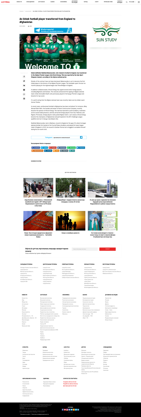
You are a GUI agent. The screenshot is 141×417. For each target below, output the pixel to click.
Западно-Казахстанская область (29, 267)
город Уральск (24, 269)
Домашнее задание (69, 354)
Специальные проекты (87, 358)
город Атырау (24, 277)
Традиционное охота (48, 360)
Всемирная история (88, 300)
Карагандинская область (49, 275)
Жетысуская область (90, 273)
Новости (19, 1)
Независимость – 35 (27, 316)
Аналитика (65, 310)
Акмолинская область (49, 269)
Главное (42, 336)
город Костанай (66, 267)
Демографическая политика (47, 308)
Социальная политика (46, 310)
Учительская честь (28, 394)
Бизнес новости (66, 312)
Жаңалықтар (28, 11)
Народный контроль (67, 304)
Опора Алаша (108, 320)
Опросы (24, 322)
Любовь (66, 358)
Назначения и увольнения (47, 320)
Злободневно (30, 1)
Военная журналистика (70, 366)
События (105, 358)
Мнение (24, 310)
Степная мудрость (110, 306)
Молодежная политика (46, 302)
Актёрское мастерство (29, 354)
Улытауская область (48, 277)
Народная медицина (48, 384)
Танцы (24, 352)
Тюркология (86, 306)
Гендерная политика (45, 306)
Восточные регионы (109, 264)
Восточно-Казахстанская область (112, 271)
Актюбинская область (26, 279)
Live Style (67, 347)
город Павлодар (66, 271)
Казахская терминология (110, 356)
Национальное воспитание (50, 356)
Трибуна (42, 338)
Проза (106, 302)
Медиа (24, 366)
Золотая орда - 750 (88, 314)
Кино (24, 358)
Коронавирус (46, 386)
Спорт (97, 1)
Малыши (83, 350)
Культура (25, 347)
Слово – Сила (108, 310)
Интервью (24, 308)
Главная (21, 11)
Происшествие (108, 1)
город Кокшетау (47, 271)
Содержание (26, 395)
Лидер (105, 352)
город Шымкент (88, 275)
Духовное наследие (75, 2)
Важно (53, 1)
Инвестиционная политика (47, 304)
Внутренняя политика (46, 298)
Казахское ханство (88, 302)
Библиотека (108, 314)
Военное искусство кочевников (91, 310)
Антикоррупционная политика (70, 306)
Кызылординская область (91, 287)
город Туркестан (88, 279)
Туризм (64, 308)
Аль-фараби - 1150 (88, 316)
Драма (107, 304)
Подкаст (105, 360)
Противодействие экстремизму (111, 354)
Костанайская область (68, 269)
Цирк (24, 362)
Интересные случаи (69, 364)
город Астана (46, 267)
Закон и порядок (119, 2)
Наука (24, 386)
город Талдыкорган (89, 271)
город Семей (106, 267)
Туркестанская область (90, 277)
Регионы (105, 368)
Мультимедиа (25, 320)
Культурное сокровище (111, 308)
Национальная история (89, 298)
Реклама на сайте (25, 414)
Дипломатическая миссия (47, 328)
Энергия (25, 388)
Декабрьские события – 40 (29, 318)
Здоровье (105, 350)
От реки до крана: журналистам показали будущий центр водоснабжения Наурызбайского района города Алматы (103, 202)
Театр (24, 356)
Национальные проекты (46, 326)
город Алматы (88, 267)
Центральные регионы (50, 264)
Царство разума (27, 390)
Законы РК (43, 324)
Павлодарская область (68, 273)
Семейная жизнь (68, 360)
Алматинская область (90, 269)
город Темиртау (47, 281)
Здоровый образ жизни (49, 382)
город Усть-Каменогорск (109, 269)
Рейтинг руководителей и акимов (49, 314)
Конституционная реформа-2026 (49, 330)
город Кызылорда (89, 285)
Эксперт (24, 314)
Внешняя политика (45, 300)
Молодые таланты (86, 352)
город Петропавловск (68, 275)
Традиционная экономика (69, 298)
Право (41, 332)
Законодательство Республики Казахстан (89, 372)
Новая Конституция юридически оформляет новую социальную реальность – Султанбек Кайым (38, 235)
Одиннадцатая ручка (110, 312)
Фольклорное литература (88, 354)
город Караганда (47, 273)
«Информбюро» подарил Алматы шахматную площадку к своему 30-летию (70, 201)
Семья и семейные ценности (70, 233)
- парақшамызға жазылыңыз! (57, 137)
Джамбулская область (90, 283)
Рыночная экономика (68, 300)
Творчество (108, 298)
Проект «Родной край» (87, 356)
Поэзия (107, 300)
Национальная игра (48, 352)
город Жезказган (47, 279)
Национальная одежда (49, 358)
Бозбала (66, 350)
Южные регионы (89, 264)
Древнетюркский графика (90, 312)
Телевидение (26, 360)
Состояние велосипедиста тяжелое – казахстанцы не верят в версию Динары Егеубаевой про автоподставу (102, 235)
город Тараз (87, 281)
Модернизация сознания (111, 318)
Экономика (63, 1)
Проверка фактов (86, 366)
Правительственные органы (47, 318)
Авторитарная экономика (69, 302)
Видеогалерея (85, 360)
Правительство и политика (47, 312)
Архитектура (26, 368)
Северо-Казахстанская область (70, 277)
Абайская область (107, 273)
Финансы (64, 314)
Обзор (105, 362)
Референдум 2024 (45, 340)
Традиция (45, 350)
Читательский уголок (69, 356)
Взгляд (105, 364)
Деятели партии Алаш (89, 304)
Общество (24, 302)
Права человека (44, 322)
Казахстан (25, 298)
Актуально (41, 1)
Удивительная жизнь (28, 391)
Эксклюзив (106, 366)
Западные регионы (26, 264)
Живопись (25, 350)
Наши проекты (26, 312)
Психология (26, 382)
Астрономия (26, 384)
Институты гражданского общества (49, 316)
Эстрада (25, 364)
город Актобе (23, 281)
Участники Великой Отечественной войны (90, 369)
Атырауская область (25, 275)
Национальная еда (48, 354)
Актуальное (25, 304)
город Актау (23, 273)
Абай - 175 (85, 318)
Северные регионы (68, 264)
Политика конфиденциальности (40, 414)
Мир (23, 300)
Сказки (107, 316)
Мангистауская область (26, 271)
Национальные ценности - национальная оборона (88, 363)
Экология (105, 370)
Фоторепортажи (68, 368)
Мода (65, 362)
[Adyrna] (6, 2)
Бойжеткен (67, 352)
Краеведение (86, 308)
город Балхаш (47, 283)
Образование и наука (29, 378)
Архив (23, 324)
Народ (86, 1)
